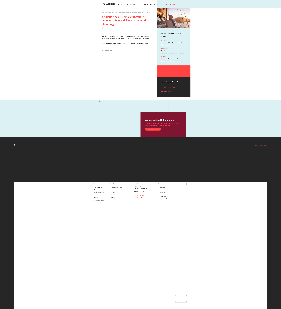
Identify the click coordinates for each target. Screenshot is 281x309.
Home (103, 12)
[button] (176, 4)
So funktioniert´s (121, 4)
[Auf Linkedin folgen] (117, 50)
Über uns (129, 4)
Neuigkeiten (108, 12)
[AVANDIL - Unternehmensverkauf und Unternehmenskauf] (109, 4)
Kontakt (146, 4)
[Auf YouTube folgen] (120, 50)
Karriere (141, 4)
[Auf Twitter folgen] (114, 50)
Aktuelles (135, 4)
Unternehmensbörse (155, 4)
